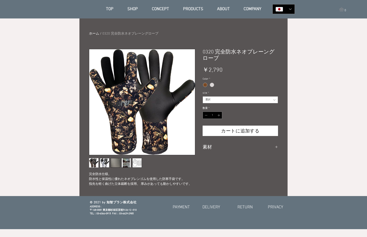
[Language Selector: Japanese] (283, 9)
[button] (344, 9)
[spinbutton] (212, 115)
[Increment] (219, 115)
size (206, 92)
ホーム (94, 34)
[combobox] (240, 99)
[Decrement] (205, 115)
